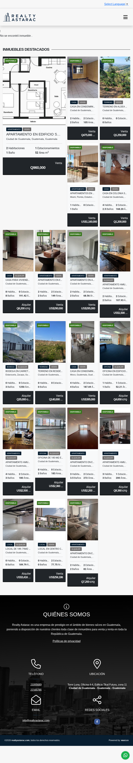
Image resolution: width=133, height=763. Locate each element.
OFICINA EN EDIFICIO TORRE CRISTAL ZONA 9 (115, 371)
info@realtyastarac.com (36, 720)
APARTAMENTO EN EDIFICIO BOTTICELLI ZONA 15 (82, 462)
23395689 (36, 684)
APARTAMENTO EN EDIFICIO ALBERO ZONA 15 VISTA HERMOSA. (50, 280)
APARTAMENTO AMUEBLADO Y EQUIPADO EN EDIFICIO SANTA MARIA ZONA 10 (18, 462)
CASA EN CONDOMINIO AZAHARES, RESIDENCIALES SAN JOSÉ (82, 106)
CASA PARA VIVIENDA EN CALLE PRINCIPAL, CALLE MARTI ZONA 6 (18, 280)
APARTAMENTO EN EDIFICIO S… (33, 134)
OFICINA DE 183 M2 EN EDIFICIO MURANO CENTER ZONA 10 (50, 457)
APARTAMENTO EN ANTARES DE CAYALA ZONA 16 (82, 280)
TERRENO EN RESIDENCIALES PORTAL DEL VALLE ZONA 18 (50, 371)
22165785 (36, 689)
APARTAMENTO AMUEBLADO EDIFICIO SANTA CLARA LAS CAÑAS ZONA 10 (115, 462)
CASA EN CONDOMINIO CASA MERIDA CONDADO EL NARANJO (82, 371)
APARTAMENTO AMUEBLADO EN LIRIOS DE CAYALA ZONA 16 (115, 284)
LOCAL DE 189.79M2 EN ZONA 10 (18, 548)
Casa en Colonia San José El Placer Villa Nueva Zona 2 (115, 193)
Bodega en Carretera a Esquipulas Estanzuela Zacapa (18, 371)
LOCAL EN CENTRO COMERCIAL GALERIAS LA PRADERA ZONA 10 (50, 548)
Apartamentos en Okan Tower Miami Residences (82, 193)
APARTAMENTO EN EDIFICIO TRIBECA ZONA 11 (82, 553)
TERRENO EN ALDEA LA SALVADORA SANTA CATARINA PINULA (115, 106)
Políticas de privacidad (67, 641)
